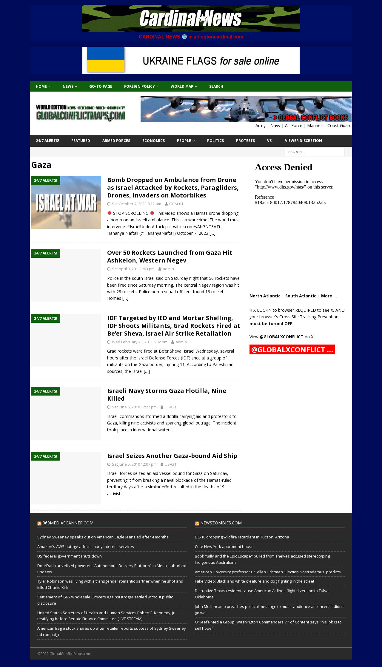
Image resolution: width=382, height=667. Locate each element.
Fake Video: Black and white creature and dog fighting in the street (254, 581)
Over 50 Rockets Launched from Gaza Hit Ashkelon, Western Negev (169, 256)
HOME (41, 86)
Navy (275, 125)
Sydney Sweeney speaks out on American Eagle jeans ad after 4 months (103, 537)
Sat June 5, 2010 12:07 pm (134, 464)
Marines (315, 125)
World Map (182, 86)
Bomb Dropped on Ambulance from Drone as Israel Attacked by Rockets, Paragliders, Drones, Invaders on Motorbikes (173, 187)
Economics (153, 140)
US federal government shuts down (69, 556)
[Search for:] (315, 151)
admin (168, 268)
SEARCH (216, 86)
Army (260, 125)
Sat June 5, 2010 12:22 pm (134, 407)
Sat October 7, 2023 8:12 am (136, 203)
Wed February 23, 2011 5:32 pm (139, 342)
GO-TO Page (100, 86)
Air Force (293, 125)
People (184, 140)
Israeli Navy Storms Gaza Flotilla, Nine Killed (166, 394)
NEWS (68, 86)
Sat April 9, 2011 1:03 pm (133, 268)
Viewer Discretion (303, 140)
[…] (212, 233)
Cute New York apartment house (224, 546)
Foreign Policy (139, 86)
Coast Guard (339, 125)
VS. (270, 140)
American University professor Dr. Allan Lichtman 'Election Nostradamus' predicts (268, 572)
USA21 (170, 407)
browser (286, 310)
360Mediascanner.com (68, 523)
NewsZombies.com (221, 523)
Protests (245, 140)
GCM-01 (176, 203)
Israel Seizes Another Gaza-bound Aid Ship (172, 456)
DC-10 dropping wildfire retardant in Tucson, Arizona (242, 537)
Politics (215, 140)
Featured (80, 140)
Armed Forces (116, 140)
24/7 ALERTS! (47, 140)
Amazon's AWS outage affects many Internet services (85, 546)
